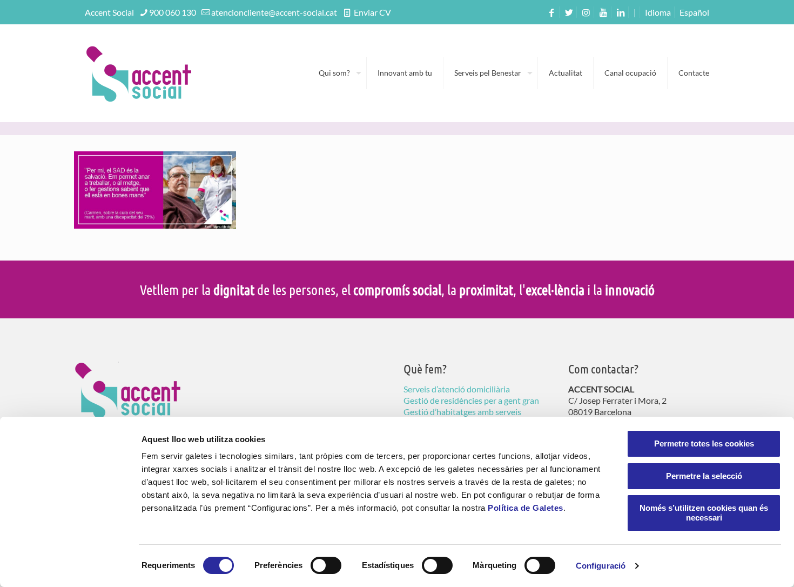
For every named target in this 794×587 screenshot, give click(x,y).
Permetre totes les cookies (704, 443)
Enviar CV (371, 12)
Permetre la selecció (704, 476)
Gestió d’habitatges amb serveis (462, 411)
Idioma (658, 12)
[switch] (326, 565)
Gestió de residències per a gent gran (471, 400)
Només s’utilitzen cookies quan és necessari (704, 512)
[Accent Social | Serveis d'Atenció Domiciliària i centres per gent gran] (139, 73)
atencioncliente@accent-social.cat (274, 12)
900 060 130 (172, 12)
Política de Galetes (525, 507)
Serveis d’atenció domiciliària (456, 389)
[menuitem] (694, 12)
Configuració (600, 565)
